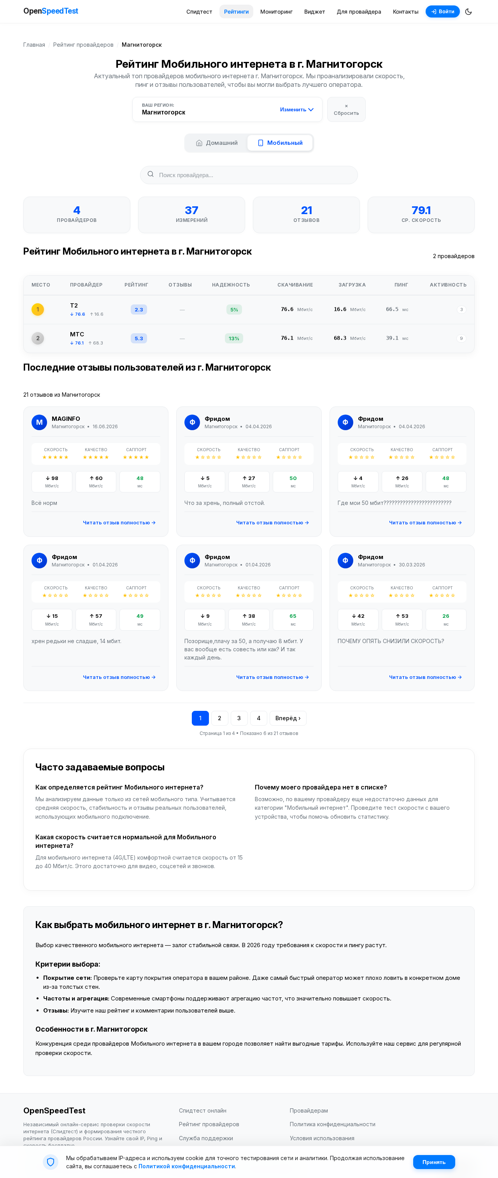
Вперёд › (288, 718)
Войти (446, 11)
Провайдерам (309, 1110)
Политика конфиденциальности (332, 1124)
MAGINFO (66, 418)
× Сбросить (346, 109)
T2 (74, 305)
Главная (34, 44)
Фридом (217, 418)
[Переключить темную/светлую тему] (468, 11)
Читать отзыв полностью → (119, 522)
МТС (77, 334)
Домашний (222, 142)
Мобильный (285, 142)
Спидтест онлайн (202, 1110)
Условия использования (322, 1138)
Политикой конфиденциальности (187, 1166)
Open (50, 11)
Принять (434, 1162)
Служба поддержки (206, 1138)
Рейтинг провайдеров (83, 44)
